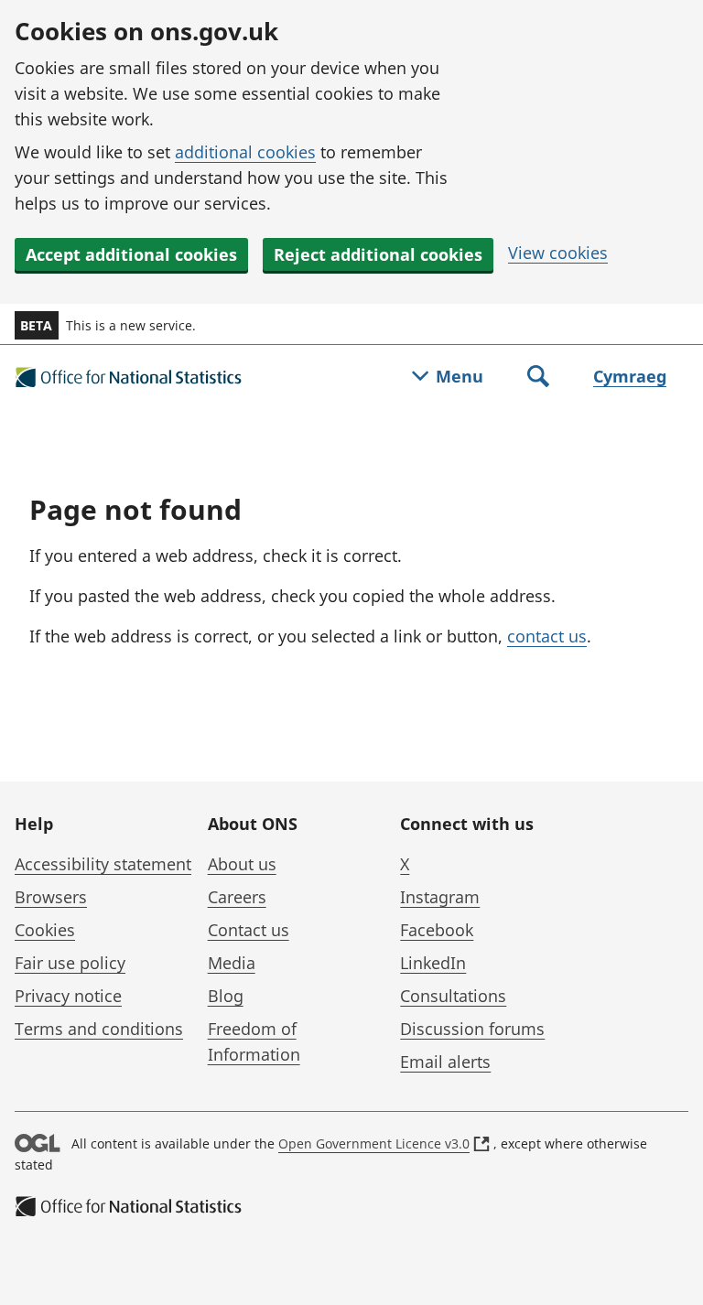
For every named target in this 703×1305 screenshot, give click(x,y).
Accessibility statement (103, 864)
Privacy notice (68, 996)
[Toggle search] (538, 378)
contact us (547, 636)
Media (231, 963)
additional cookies (245, 152)
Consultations (453, 996)
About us (242, 864)
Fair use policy (70, 963)
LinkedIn (433, 963)
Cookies (45, 930)
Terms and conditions (99, 1029)
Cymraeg (629, 376)
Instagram (440, 897)
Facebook (436, 930)
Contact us (248, 930)
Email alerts (445, 1062)
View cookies (558, 253)
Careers (237, 897)
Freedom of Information (254, 1041)
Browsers (51, 897)
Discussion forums (472, 1029)
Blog (225, 996)
